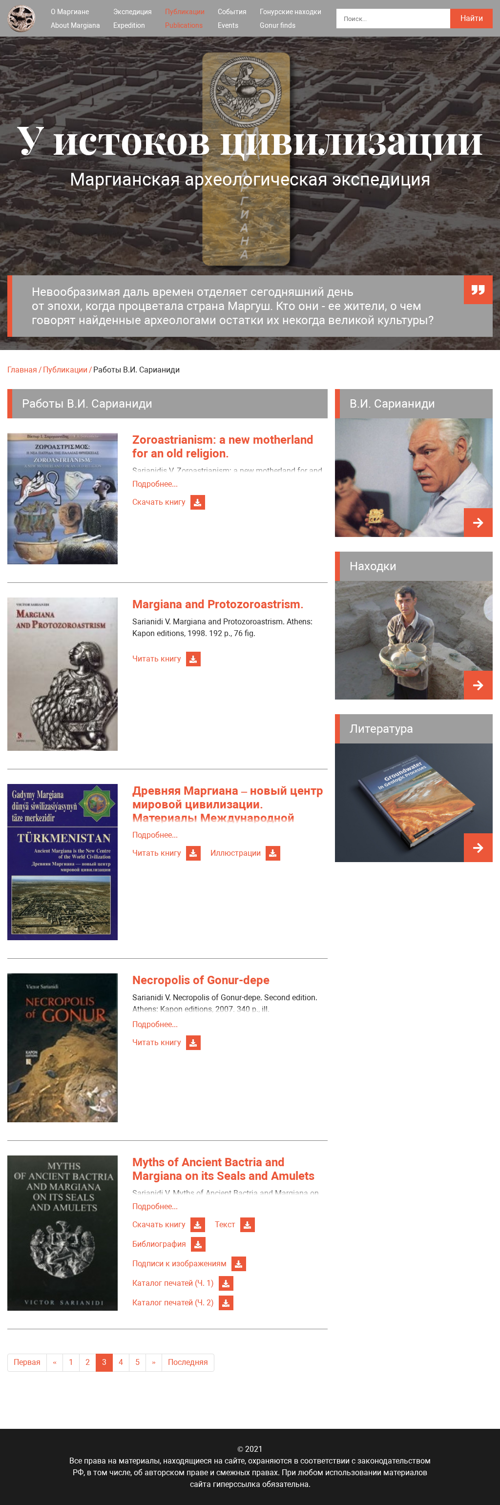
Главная (22, 369)
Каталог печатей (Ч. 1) (173, 1283)
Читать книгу (156, 658)
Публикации (65, 369)
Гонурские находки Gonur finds (290, 18)
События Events (232, 18)
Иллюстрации (235, 853)
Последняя (188, 1362)
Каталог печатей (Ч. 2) (173, 1302)
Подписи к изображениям (179, 1263)
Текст (225, 1224)
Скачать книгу (159, 502)
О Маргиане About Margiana (75, 18)
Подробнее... (155, 484)
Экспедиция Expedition (132, 18)
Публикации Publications (185, 18)
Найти (471, 18)
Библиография (159, 1244)
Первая (27, 1362)
